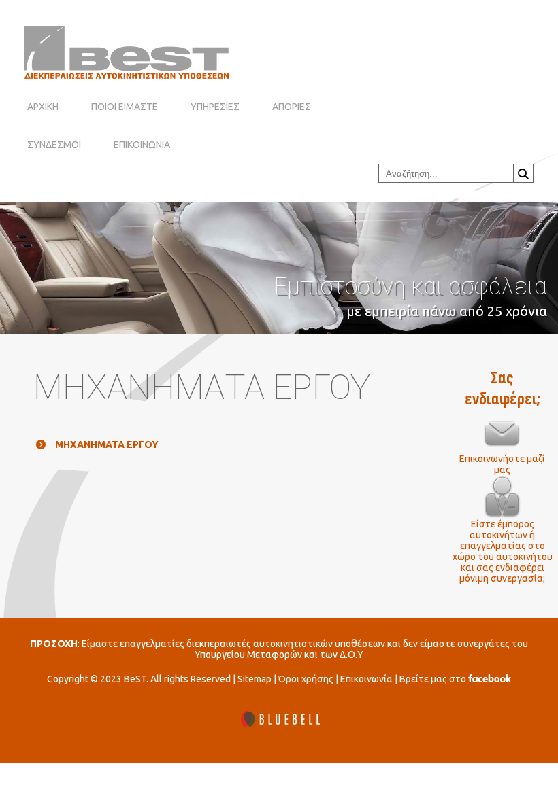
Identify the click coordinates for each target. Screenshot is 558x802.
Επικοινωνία (366, 679)
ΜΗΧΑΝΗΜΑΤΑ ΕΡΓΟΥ (107, 444)
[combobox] (446, 173)
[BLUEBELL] (279, 720)
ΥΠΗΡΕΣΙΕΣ (215, 106)
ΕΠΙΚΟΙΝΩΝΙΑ (142, 144)
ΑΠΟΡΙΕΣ (291, 106)
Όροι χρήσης (305, 679)
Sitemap (254, 679)
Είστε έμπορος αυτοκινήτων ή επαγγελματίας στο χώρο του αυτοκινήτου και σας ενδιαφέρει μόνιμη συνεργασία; (503, 551)
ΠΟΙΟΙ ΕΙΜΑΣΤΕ (124, 106)
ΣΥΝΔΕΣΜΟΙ (54, 144)
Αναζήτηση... (524, 173)
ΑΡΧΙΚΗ (43, 106)
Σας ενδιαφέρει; (502, 389)
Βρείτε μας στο (433, 679)
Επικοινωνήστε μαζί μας (502, 464)
